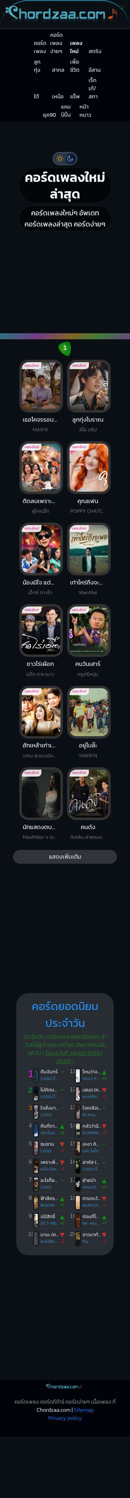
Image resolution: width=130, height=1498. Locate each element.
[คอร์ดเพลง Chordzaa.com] (65, 26)
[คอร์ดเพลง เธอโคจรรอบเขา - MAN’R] (27, 432)
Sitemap (84, 1257)
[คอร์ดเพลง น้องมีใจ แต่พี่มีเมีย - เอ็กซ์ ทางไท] (27, 544)
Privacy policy (65, 1266)
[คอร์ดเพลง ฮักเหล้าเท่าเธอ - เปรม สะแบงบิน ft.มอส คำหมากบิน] (27, 656)
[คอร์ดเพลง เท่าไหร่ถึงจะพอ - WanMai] (52, 544)
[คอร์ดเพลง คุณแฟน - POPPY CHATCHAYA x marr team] (103, 432)
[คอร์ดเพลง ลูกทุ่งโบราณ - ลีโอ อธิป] (52, 432)
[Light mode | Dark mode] (65, 161)
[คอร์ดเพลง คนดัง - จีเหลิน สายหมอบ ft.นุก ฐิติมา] (103, 656)
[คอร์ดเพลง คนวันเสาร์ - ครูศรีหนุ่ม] (103, 544)
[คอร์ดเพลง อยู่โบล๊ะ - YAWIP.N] (52, 656)
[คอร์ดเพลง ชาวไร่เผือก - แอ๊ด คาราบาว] (78, 544)
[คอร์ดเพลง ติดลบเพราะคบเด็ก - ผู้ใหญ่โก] (78, 432)
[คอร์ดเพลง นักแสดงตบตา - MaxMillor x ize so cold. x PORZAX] (78, 656)
